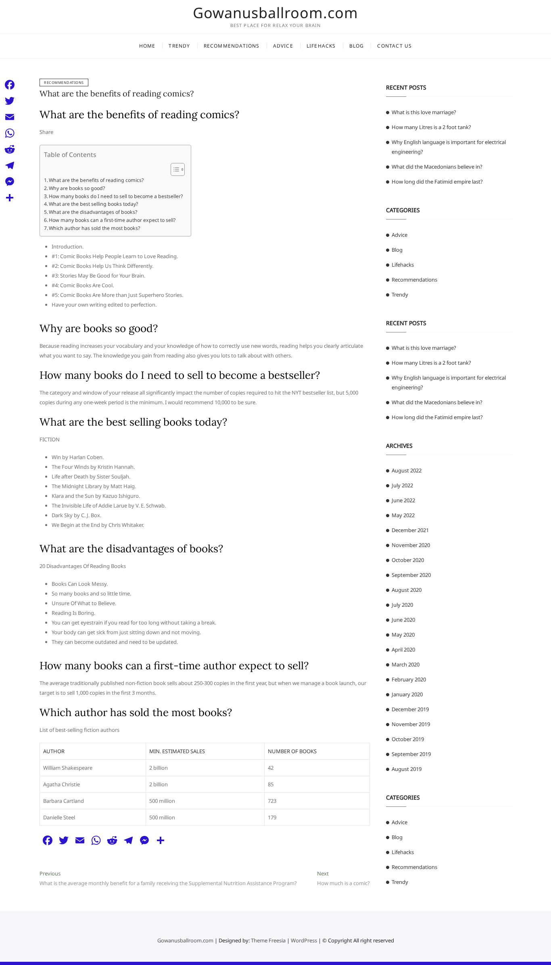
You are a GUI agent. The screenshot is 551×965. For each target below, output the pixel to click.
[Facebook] (10, 85)
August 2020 (407, 589)
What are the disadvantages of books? (93, 212)
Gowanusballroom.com (275, 13)
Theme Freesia (268, 940)
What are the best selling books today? (93, 204)
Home (147, 45)
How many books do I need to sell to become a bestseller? (116, 196)
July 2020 (402, 604)
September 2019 (411, 754)
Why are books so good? (77, 188)
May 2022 (403, 515)
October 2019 (408, 739)
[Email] (10, 117)
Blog (356, 45)
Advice (283, 45)
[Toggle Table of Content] (174, 169)
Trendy (179, 45)
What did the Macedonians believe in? (437, 166)
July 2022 (402, 485)
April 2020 (403, 649)
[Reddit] (10, 149)
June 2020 (403, 619)
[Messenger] (10, 181)
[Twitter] (10, 101)
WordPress (304, 940)
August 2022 (407, 470)
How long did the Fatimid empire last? (437, 181)
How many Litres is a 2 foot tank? (431, 127)
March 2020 (406, 664)
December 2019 (410, 709)
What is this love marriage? (424, 112)
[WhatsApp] (10, 133)
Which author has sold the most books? (94, 228)
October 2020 (408, 560)
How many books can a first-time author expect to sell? (112, 220)
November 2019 (411, 724)
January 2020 (407, 694)
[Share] (10, 198)
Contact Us (394, 45)
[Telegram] (10, 165)
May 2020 (403, 634)
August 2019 (407, 769)
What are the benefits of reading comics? (117, 93)
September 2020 (411, 575)
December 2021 (410, 530)
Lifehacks (321, 45)
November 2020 (411, 545)
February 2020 (409, 679)
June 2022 (403, 500)
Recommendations (232, 45)
